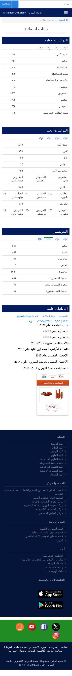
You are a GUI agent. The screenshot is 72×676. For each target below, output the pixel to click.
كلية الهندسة (56, 451)
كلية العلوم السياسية (51, 459)
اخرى (30, 321)
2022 (65, 48)
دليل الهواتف (56, 571)
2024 (49, 48)
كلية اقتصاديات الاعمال (50, 466)
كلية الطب (57, 447)
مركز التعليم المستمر (51, 513)
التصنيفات (63, 316)
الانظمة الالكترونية (53, 555)
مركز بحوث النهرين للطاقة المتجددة (43, 505)
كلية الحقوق (56, 443)
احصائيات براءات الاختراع (27, 316)
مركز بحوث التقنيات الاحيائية (47, 501)
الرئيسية (63, 20)
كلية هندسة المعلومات (51, 463)
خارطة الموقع (55, 563)
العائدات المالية (61, 321)
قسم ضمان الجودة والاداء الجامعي (44, 536)
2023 (57, 48)
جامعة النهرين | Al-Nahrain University (22, 12)
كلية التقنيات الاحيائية (51, 470)
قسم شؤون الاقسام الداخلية (47, 532)
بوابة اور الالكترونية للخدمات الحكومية (42, 559)
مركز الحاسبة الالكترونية (49, 509)
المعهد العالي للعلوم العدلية (48, 497)
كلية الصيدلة (56, 474)
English (6, 4)
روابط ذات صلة (54, 567)
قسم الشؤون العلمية (51, 528)
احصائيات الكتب (48, 316)
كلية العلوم (57, 455)
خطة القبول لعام (44, 321)
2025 (41, 48)
